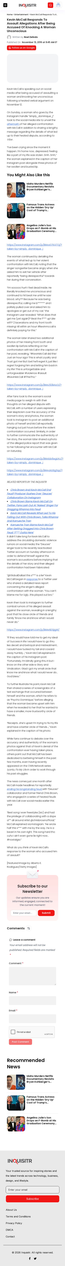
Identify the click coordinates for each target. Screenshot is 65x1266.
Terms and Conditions (18, 1216)
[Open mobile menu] (5, 5)
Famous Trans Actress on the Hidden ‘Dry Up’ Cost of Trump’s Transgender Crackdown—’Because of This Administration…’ (42, 212)
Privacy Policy (14, 1223)
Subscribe (32, 1198)
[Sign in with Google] (58, 5)
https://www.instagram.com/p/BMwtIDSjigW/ (33, 629)
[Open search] (50, 5)
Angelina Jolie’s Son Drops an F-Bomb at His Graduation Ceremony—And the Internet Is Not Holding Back (42, 231)
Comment (16, 963)
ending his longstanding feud (24, 789)
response (32, 579)
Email (13, 1010)
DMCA (9, 1229)
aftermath (13, 124)
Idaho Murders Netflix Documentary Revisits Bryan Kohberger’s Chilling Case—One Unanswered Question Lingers (40, 191)
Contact (10, 1236)
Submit (46, 912)
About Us (11, 1209)
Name (13, 992)
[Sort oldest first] (28, 928)
